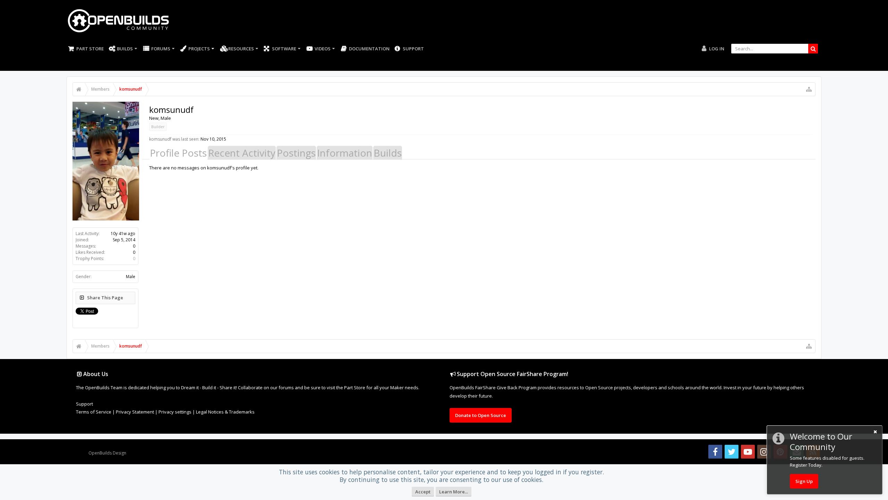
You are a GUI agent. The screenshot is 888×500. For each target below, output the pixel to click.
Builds (125, 48)
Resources (241, 48)
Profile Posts (178, 152)
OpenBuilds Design (107, 453)
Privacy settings (175, 412)
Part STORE (90, 48)
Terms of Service (93, 412)
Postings (296, 152)
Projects (199, 48)
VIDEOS (323, 48)
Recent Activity (241, 152)
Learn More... (453, 492)
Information (344, 152)
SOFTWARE (284, 48)
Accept (422, 492)
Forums (160, 48)
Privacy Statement (135, 412)
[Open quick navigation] (809, 89)
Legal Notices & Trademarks (225, 412)
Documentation (369, 48)
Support (413, 48)
